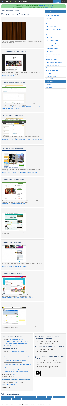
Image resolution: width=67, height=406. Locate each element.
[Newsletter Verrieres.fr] (63, 1)
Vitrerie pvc (49, 87)
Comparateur (12, 1)
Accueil (6, 1)
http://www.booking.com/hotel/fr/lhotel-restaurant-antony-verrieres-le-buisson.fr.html (19, 172)
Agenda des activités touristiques (12, 353)
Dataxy (15, 382)
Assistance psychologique (52, 15)
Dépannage (49, 37)
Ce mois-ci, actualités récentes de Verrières (15, 360)
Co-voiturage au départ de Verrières (13, 362)
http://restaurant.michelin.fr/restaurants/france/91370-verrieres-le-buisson (17, 297)
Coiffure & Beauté (50, 21)
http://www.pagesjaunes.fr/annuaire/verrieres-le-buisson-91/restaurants (17, 329)
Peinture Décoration (51, 67)
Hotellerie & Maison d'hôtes (53, 45)
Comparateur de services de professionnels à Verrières (17, 341)
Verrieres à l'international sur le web (13, 369)
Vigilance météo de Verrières (11, 367)
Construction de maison (52, 26)
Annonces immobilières (52, 70)
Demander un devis (6, 379)
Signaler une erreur (14, 379)
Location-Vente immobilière (53, 54)
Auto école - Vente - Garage (53, 18)
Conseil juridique (50, 23)
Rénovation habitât (51, 76)
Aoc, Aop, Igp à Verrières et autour (12, 358)
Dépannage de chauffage (52, 40)
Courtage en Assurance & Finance (54, 29)
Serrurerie (48, 84)
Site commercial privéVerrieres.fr (57, 2)
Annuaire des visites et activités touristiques (15, 355)
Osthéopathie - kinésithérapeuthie (54, 62)
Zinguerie (48, 89)
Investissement (50, 51)
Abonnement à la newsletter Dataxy (16, 371)
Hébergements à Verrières (16, 339)
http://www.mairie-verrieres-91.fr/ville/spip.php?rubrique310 (14, 266)
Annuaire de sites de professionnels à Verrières (15, 343)
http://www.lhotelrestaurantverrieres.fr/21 (10, 44)
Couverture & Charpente (52, 32)
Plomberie (48, 73)
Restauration (49, 81)
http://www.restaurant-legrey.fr (8, 75)
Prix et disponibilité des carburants (18, 351)
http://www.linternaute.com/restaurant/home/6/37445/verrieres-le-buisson (17, 235)
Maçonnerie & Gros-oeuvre (53, 56)
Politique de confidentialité (46, 5)
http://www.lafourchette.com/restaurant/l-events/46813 (13, 203)
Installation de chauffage (52, 48)
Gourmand (24, 1)
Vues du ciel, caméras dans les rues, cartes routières (17, 356)
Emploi (18, 1)
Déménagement (50, 34)
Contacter (15, 374)
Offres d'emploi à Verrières (10, 345)
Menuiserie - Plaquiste (51, 59)
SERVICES (49, 11)
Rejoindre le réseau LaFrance (24, 379)
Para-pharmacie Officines (52, 65)
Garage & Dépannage (51, 78)
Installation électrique (51, 43)
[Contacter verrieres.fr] (65, 1)
